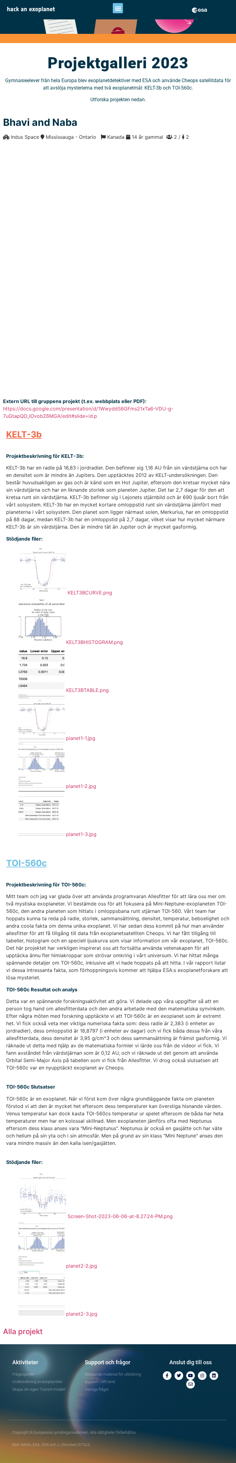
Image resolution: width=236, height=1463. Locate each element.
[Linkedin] (214, 1375)
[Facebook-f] (167, 1375)
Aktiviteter (25, 1362)
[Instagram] (202, 1375)
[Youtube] (190, 1375)
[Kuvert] (190, 1384)
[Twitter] (179, 1375)
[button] (118, 8)
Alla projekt (23, 1331)
